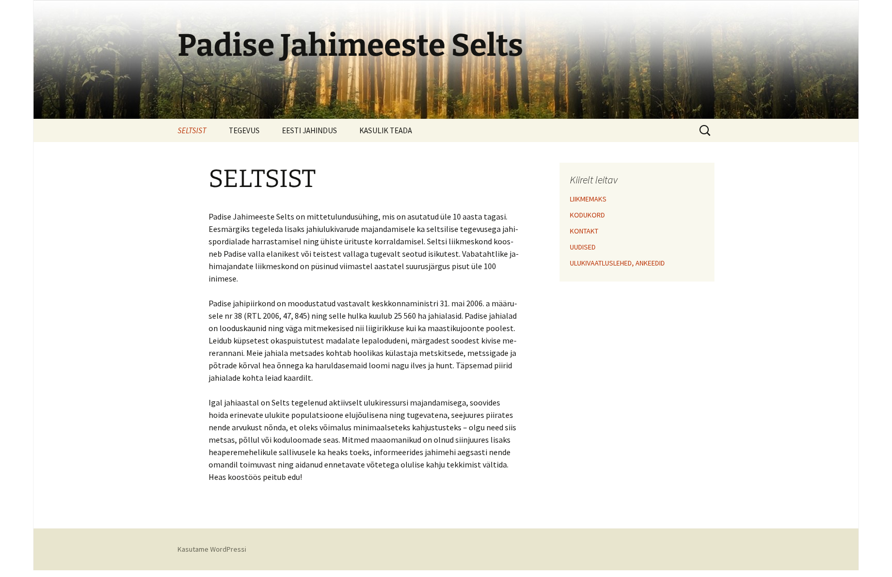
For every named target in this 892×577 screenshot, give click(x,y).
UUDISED (583, 247)
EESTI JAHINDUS (309, 130)
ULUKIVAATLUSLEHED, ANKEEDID (617, 263)
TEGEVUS (244, 130)
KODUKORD (587, 215)
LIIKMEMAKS (588, 199)
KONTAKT (584, 231)
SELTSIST (192, 130)
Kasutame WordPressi (212, 549)
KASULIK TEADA (385, 130)
